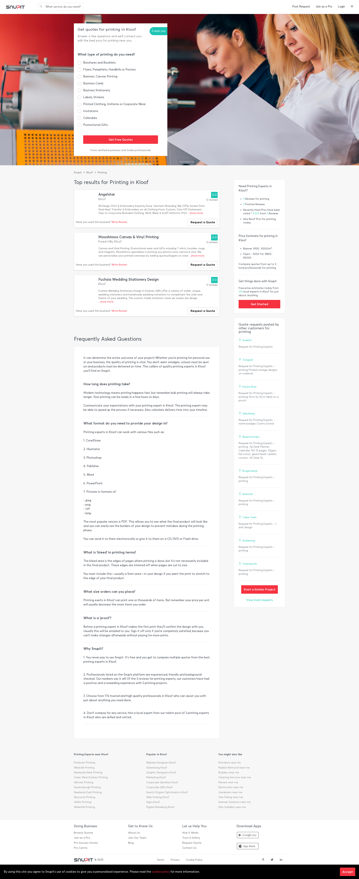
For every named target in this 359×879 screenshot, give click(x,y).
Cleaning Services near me (234, 777)
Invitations (90, 111)
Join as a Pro (324, 6)
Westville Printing (84, 767)
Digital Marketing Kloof (160, 807)
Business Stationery (96, 90)
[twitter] (272, 860)
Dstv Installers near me (232, 807)
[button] (352, 6)
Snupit (78, 172)
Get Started (259, 304)
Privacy (175, 859)
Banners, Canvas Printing (100, 76)
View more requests (259, 600)
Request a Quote (203, 222)
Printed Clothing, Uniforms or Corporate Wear (114, 104)
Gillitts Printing (82, 802)
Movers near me (228, 782)
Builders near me (228, 772)
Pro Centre (80, 847)
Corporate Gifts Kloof (159, 787)
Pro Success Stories (86, 842)
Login (341, 6)
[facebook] (263, 860)
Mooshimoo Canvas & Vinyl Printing (128, 237)
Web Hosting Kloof (157, 797)
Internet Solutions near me (234, 802)
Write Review (119, 222)
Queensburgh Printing (87, 787)
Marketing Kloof (156, 777)
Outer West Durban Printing (91, 777)
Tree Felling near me (230, 797)
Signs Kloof (153, 802)
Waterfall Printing (84, 807)
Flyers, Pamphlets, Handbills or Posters (109, 69)
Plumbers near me (229, 762)
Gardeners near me (230, 792)
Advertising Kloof (156, 767)
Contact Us (189, 847)
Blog (131, 842)
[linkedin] (281, 860)
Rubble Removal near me (234, 767)
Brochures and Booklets (99, 62)
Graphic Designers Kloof (161, 772)
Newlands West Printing (88, 772)
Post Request (301, 6)
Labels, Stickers (93, 97)
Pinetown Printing (84, 762)
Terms (160, 859)
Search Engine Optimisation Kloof (167, 792)
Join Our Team (137, 837)
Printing (102, 172)
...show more (195, 213)
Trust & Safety (191, 837)
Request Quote (191, 842)
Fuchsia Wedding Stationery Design (128, 279)
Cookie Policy (194, 859)
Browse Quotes (83, 832)
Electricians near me (230, 787)
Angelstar (106, 194)
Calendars (90, 118)
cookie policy (161, 871)
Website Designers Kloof (161, 762)
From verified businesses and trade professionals (120, 150)
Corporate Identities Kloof (162, 782)
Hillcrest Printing (83, 782)
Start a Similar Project (259, 589)
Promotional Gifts (95, 125)
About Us (134, 832)
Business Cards (93, 83)
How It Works (190, 832)
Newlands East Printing (88, 792)
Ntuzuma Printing (84, 797)
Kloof (89, 172)
